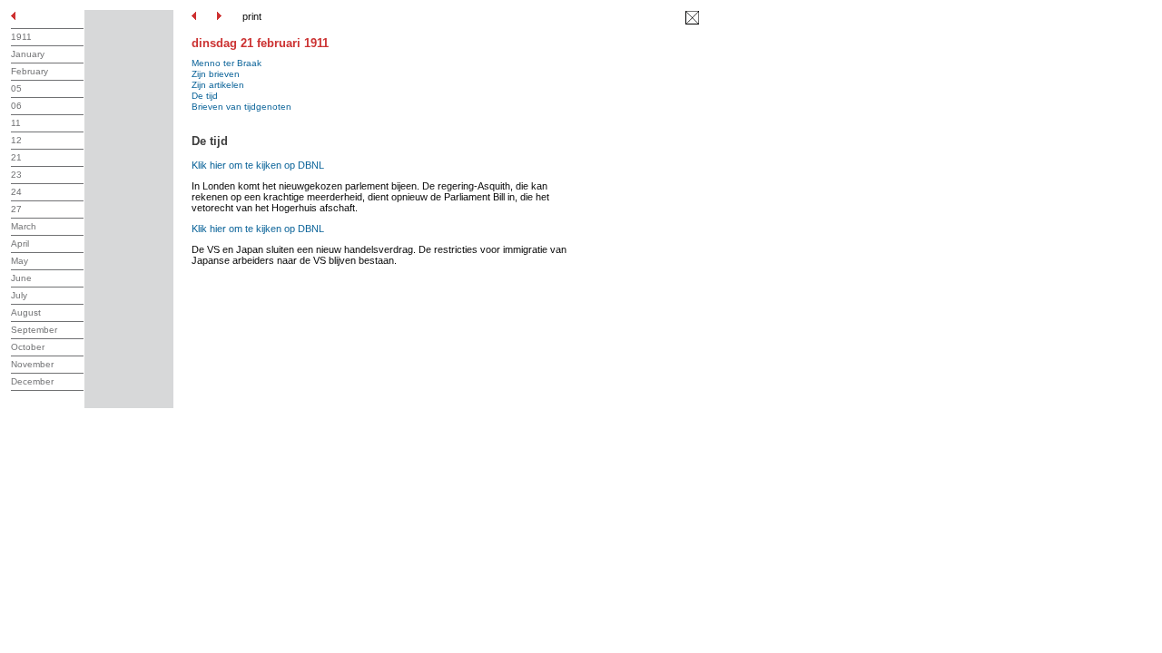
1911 (21, 37)
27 (16, 209)
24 (16, 192)
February (29, 71)
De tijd (205, 96)
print (251, 16)
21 (16, 157)
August (26, 312)
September (34, 330)
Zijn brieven (216, 74)
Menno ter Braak (226, 63)
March (23, 226)
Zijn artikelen (218, 85)
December (32, 381)
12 (16, 140)
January (27, 54)
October (27, 347)
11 (16, 123)
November (32, 364)
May (19, 261)
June (21, 278)
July (19, 295)
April (20, 244)
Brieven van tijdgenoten (241, 107)
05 (16, 88)
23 (16, 175)
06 (16, 106)
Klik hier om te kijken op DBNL (258, 165)
